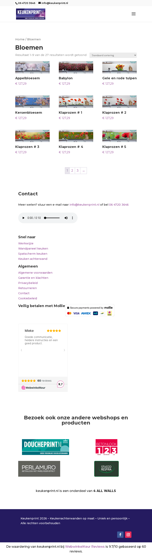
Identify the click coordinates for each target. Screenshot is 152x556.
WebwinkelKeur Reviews (85, 546)
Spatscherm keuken (32, 253)
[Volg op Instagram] (128, 534)
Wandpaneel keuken (33, 248)
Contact (23, 293)
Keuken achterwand (32, 259)
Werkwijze (25, 243)
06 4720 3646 (119, 204)
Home (20, 39)
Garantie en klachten (33, 278)
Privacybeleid (28, 283)
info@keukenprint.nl (84, 204)
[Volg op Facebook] (120, 534)
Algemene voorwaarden (35, 272)
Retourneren (27, 288)
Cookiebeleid (27, 298)
